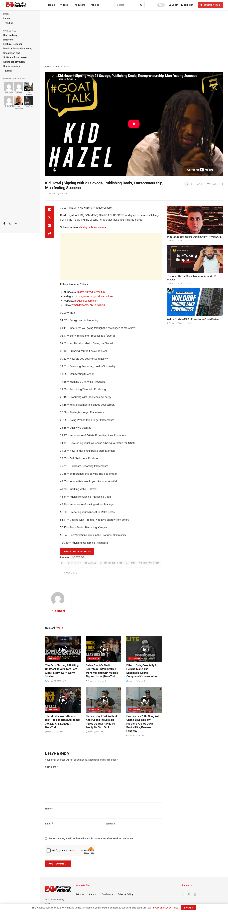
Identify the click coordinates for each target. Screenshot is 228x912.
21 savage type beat (111, 563)
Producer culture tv (93, 577)
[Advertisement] (20, 167)
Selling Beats (115, 577)
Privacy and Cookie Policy (165, 907)
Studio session (11, 66)
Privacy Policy (125, 894)
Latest (6, 18)
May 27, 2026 (52, 732)
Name (49, 808)
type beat (146, 577)
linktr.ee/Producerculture (91, 292)
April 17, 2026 (93, 732)
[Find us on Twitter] (9, 224)
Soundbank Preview (14, 62)
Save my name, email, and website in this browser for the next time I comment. (91, 838)
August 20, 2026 (54, 681)
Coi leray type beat (149, 563)
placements (150, 572)
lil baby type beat (135, 568)
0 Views (170, 240)
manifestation (106, 572)
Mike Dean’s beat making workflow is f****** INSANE (194, 236)
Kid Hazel (58, 611)
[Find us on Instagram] (16, 224)
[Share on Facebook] (49, 210)
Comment (51, 766)
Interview (8, 39)
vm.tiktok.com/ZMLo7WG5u (88, 305)
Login (174, 5)
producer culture (71, 577)
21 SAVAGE (90, 563)
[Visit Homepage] (22, 5)
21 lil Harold (74, 563)
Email (49, 823)
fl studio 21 (68, 568)
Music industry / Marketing (17, 48)
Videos (64, 5)
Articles (95, 5)
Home (51, 5)
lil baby (118, 568)
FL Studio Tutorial (87, 568)
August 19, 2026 (184, 283)
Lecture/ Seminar (12, 44)
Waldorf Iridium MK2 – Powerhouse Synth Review (193, 319)
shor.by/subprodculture (92, 227)
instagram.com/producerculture (94, 296)
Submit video (211, 5)
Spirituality (132, 577)
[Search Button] (142, 5)
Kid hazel (105, 568)
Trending (8, 23)
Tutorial (7, 70)
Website (110, 823)
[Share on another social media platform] (49, 234)
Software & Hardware (15, 57)
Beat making (10, 35)
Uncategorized (11, 53)
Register (188, 5)
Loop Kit (90, 572)
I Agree (188, 907)
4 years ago (62, 193)
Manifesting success (129, 572)
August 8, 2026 (93, 681)
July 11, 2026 (134, 681)
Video (56, 66)
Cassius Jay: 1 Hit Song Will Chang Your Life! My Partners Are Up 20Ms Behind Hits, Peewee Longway (142, 724)
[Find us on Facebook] (4, 224)
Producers (79, 5)
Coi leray (130, 563)
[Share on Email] (49, 226)
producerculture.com (86, 300)
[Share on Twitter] (49, 218)
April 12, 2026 (134, 736)
